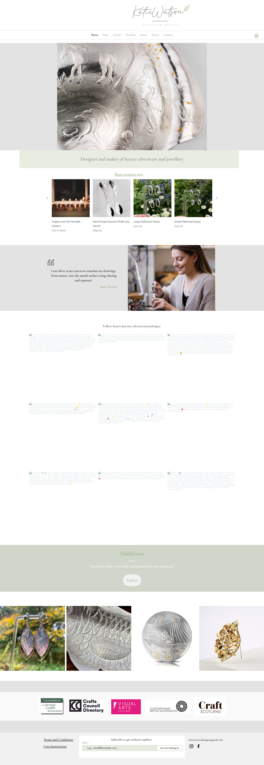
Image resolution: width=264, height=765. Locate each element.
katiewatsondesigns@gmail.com (206, 739)
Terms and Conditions (58, 740)
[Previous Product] (47, 198)
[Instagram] (191, 746)
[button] (256, 35)
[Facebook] (198, 746)
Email (84, 743)
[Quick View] (71, 198)
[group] (132, 206)
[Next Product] (216, 198)
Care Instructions (55, 746)
